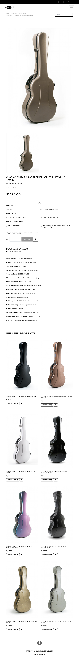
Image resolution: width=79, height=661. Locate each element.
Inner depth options (14, 221)
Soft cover (11, 205)
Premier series (22, 13)
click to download (14, 251)
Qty (7, 239)
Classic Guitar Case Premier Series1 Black (21, 396)
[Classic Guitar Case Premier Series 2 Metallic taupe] (39, 78)
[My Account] (59, 2)
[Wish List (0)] (63, 2)
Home (7, 13)
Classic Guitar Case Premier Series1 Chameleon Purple (19, 547)
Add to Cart (27, 239)
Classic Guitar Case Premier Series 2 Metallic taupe (19, 15)
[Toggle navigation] (71, 7)
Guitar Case (14, 13)
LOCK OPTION (11, 213)
